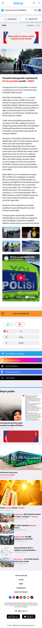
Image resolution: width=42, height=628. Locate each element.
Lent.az (25, 97)
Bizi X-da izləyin (10, 378)
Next (39, 10)
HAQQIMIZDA (21, 588)
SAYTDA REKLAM (21, 575)
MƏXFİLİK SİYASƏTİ (21, 592)
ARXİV (21, 584)
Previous (2, 10)
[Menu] (3, 3)
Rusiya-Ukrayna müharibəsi (15, 10)
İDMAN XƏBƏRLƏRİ (21, 314)
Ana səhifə (30, 25)
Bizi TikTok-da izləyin (12, 366)
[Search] (39, 3)
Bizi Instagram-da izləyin (13, 360)
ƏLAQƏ (21, 580)
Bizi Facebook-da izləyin (13, 372)
